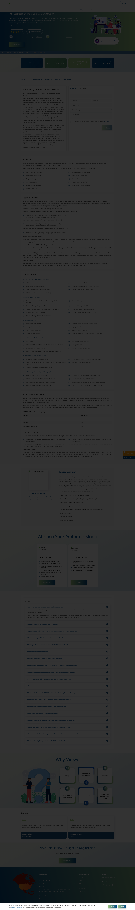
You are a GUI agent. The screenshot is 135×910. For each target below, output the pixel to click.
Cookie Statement (16, 908)
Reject (122, 907)
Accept (112, 907)
